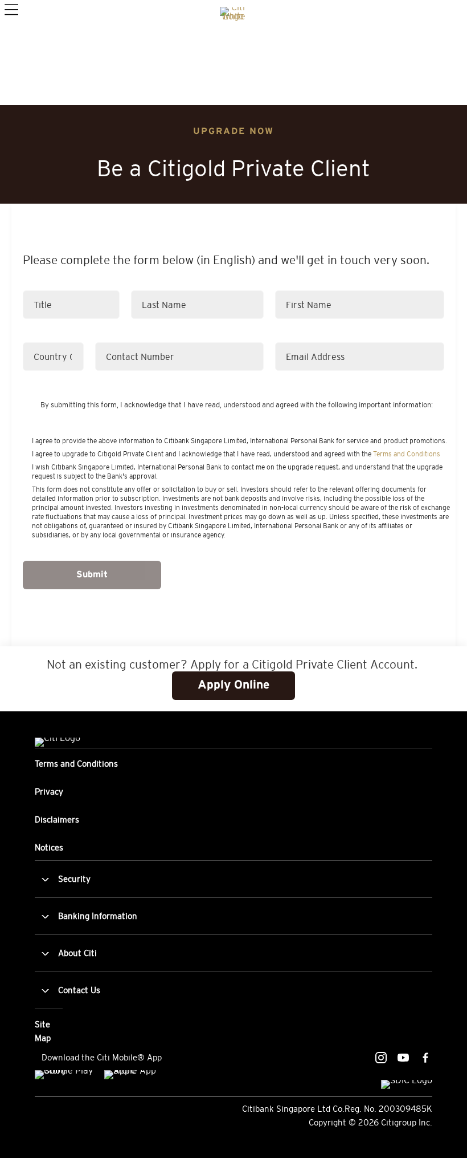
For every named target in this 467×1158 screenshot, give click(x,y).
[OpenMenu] (10, 9)
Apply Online (233, 685)
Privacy (49, 791)
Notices (49, 847)
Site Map (43, 1031)
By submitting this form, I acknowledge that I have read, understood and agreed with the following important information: (236, 404)
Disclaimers (57, 819)
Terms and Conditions (406, 454)
